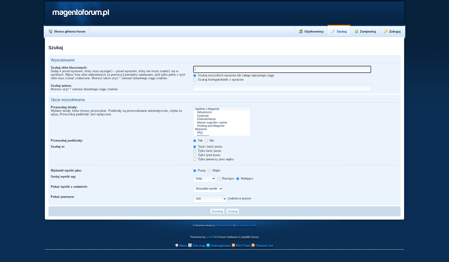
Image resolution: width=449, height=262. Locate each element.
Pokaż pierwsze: (62, 196)
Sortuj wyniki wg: (63, 176)
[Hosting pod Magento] (222, 125)
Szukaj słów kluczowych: (69, 67)
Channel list (264, 245)
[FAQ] (222, 132)
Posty (201, 170)
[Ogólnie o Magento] (222, 109)
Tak (200, 140)
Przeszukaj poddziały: (67, 140)
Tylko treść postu (209, 151)
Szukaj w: (58, 146)
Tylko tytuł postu (208, 155)
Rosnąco (227, 178)
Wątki (216, 170)
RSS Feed (242, 245)
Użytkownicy (314, 31)
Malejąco (246, 178)
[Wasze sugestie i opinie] (222, 122)
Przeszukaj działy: (64, 107)
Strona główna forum (69, 31)
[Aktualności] (222, 112)
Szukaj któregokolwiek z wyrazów (220, 79)
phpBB (210, 237)
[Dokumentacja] (222, 119)
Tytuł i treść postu (209, 146)
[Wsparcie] (222, 129)
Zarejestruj (368, 31)
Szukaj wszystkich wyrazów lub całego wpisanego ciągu (235, 75)
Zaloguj (395, 31)
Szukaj (342, 31)
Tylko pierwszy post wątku (215, 159)
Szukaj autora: (61, 85)
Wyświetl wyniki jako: (66, 170)
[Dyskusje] (222, 115)
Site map (198, 245)
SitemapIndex (220, 245)
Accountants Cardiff (246, 225)
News (182, 245)
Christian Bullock (224, 225)
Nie (211, 140)
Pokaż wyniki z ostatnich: (69, 186)
